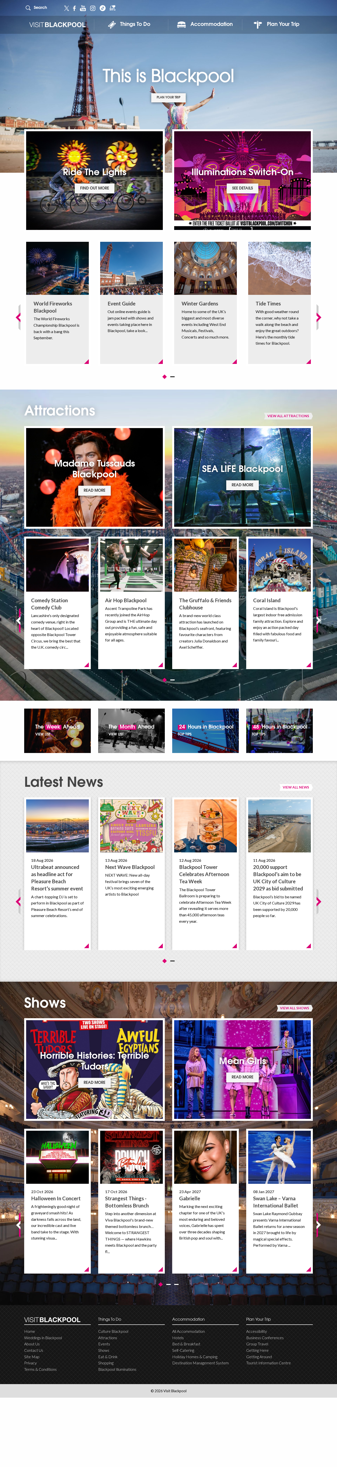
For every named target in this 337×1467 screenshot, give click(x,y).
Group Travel (257, 1343)
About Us (32, 1343)
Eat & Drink (108, 1356)
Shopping (105, 1362)
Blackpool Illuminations (117, 1369)
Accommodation (211, 24)
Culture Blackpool (113, 1331)
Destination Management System (200, 1362)
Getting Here (257, 1350)
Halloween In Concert (56, 1198)
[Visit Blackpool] (57, 25)
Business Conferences (265, 1337)
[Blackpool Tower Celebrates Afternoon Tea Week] (205, 825)
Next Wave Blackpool (130, 867)
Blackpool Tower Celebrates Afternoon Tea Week (204, 874)
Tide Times (268, 303)
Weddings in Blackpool (43, 1337)
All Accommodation (188, 1331)
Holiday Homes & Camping (194, 1356)
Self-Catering (183, 1350)
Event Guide (121, 303)
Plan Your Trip (283, 24)
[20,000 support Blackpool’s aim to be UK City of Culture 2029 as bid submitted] (279, 825)
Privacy (30, 1362)
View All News (296, 787)
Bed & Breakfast (186, 1343)
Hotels (178, 1337)
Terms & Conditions (40, 1369)
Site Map (31, 1356)
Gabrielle (189, 1198)
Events (104, 1343)
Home (29, 1331)
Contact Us (33, 1350)
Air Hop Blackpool (126, 600)
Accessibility (256, 1331)
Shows (103, 1350)
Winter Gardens (200, 303)
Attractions (107, 1337)
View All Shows (294, 1008)
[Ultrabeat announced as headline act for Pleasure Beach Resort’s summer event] (57, 825)
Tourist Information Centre (268, 1362)
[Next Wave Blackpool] (131, 825)
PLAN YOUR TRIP (168, 97)
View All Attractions (288, 416)
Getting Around (259, 1356)
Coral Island (267, 600)
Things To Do (135, 24)
